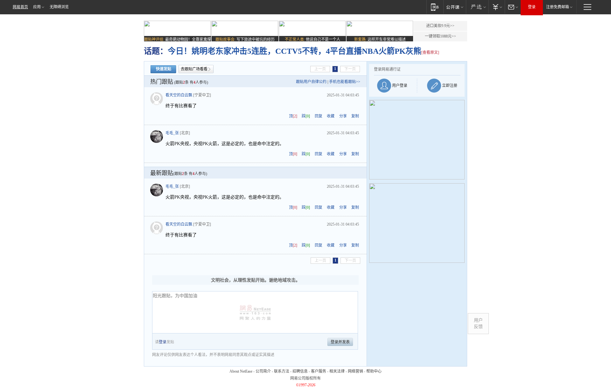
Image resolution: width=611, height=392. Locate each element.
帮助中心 (374, 371)
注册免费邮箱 (557, 7)
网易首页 (20, 7)
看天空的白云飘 (178, 95)
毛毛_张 (172, 133)
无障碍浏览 (59, 7)
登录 (532, 7)
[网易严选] (477, 7)
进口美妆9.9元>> (440, 26)
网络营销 (355, 371)
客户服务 (318, 371)
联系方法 (281, 371)
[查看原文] (430, 52)
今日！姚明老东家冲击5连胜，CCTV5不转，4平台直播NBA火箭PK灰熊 (294, 51)
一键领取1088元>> (440, 36)
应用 (37, 7)
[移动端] (434, 7)
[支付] (496, 7)
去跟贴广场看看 (194, 69)
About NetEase (240, 371)
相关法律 (337, 371)
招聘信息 (300, 371)
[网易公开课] (454, 7)
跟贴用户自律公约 (311, 82)
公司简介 (263, 371)
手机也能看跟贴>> (344, 82)
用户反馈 (478, 323)
